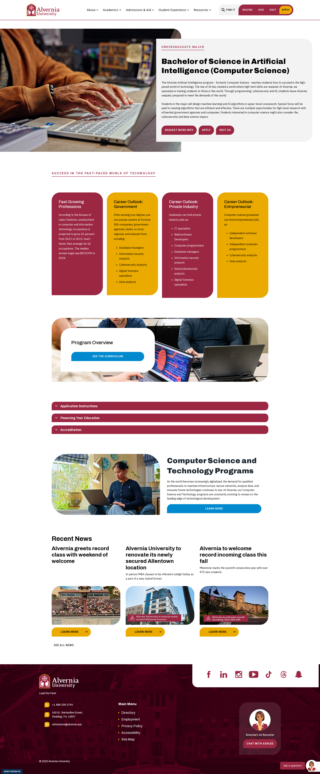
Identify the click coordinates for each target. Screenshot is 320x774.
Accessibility (130, 732)
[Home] (43, 10)
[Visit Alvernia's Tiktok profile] (268, 674)
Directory (128, 712)
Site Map (128, 739)
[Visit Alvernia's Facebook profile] (208, 674)
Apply (206, 130)
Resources (201, 10)
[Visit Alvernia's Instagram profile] (238, 674)
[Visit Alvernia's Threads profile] (283, 674)
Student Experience (172, 10)
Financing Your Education (80, 418)
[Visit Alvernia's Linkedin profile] (223, 674)
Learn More (214, 508)
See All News (64, 645)
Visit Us (225, 130)
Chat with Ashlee (260, 743)
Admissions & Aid (138, 10)
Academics (110, 10)
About (91, 10)
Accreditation (70, 429)
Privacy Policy (131, 726)
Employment (130, 719)
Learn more (69, 631)
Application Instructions (79, 406)
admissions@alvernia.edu (67, 724)
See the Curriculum (107, 356)
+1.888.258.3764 (62, 704)
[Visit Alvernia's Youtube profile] (253, 674)
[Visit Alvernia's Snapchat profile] (298, 674)
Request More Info (179, 130)
